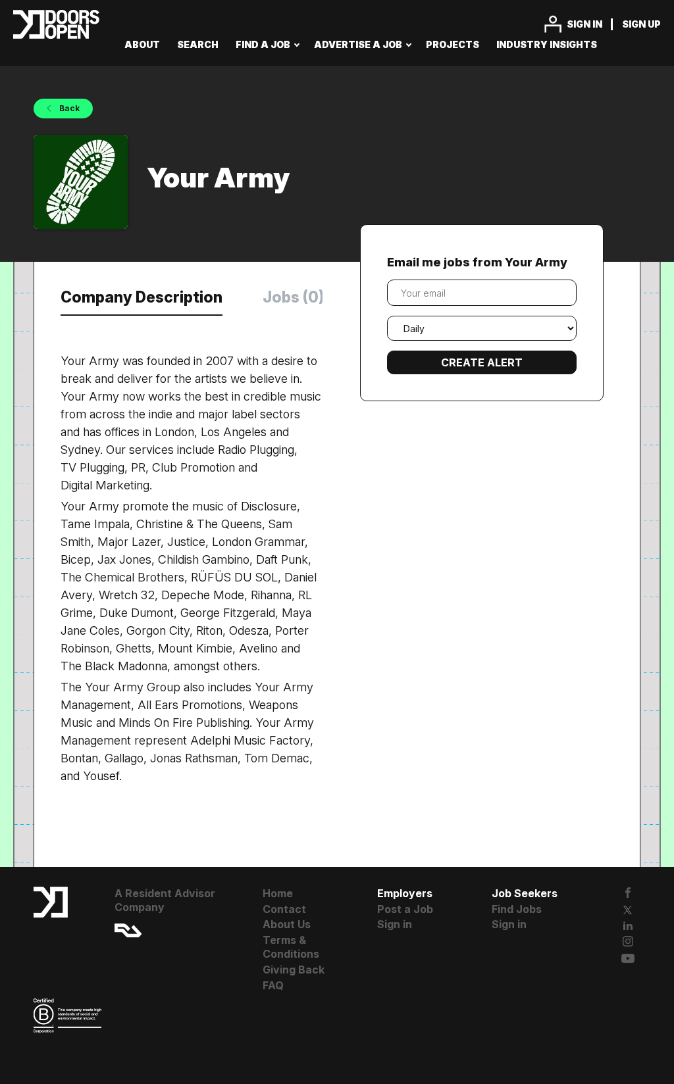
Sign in (584, 24)
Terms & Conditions (291, 946)
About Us (287, 924)
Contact (284, 909)
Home (278, 893)
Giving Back (293, 969)
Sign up (641, 24)
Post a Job (405, 909)
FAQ (273, 985)
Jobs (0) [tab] (293, 297)
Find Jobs (517, 909)
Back (68, 108)
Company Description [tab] (141, 297)
